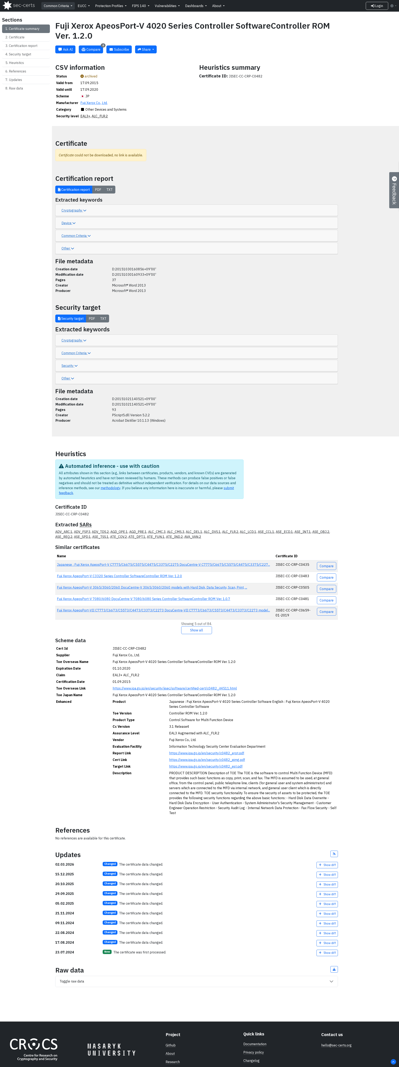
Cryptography (72, 210)
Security (68, 366)
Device (67, 223)
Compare (94, 48)
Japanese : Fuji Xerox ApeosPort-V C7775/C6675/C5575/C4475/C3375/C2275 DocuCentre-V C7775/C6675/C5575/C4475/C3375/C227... (163, 564)
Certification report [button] (75, 189)
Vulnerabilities (166, 6)
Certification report (23, 46)
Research (173, 1062)
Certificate (17, 37)
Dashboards (194, 6)
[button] (334, 854)
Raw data (16, 88)
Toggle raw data (72, 981)
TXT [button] (109, 189)
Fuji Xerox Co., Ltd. (93, 103)
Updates (15, 80)
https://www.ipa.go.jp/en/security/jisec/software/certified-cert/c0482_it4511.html (175, 688)
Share (146, 49)
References (17, 71)
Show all (196, 630)
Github (171, 1045)
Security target (20, 54)
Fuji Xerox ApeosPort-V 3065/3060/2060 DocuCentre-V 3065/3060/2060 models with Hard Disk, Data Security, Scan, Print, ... (152, 587)
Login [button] (378, 6)
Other (66, 248)
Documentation (254, 1044)
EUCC (82, 6)
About (217, 6)
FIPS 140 (139, 6)
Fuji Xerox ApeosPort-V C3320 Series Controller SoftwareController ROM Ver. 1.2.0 (119, 576)
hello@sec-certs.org (336, 1045)
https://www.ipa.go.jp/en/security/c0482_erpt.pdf (206, 753)
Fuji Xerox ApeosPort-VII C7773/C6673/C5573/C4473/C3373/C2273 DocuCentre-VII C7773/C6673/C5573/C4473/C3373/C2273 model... (163, 610)
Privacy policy (253, 1052)
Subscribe (121, 49)
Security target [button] (72, 318)
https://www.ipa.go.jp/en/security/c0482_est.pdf (206, 766)
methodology (110, 488)
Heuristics (16, 63)
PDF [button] (98, 189)
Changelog (251, 1060)
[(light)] (393, 5)
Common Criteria (57, 6)
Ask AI (67, 49)
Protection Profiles (109, 6)
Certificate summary (24, 29)
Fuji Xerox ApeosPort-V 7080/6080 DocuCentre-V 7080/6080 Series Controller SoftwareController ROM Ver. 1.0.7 (143, 599)
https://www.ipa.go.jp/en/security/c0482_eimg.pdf (207, 760)
